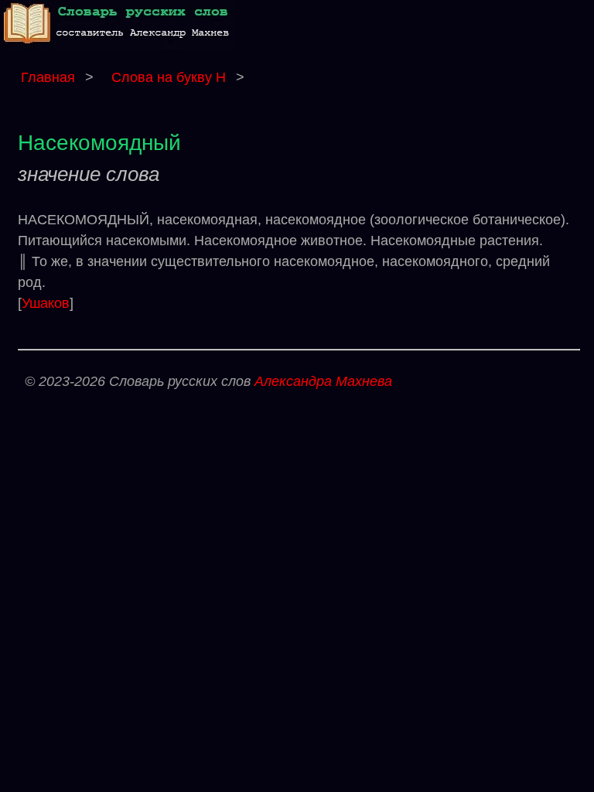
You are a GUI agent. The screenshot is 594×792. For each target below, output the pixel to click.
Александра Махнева (323, 381)
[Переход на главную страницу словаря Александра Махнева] (120, 45)
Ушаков (46, 303)
